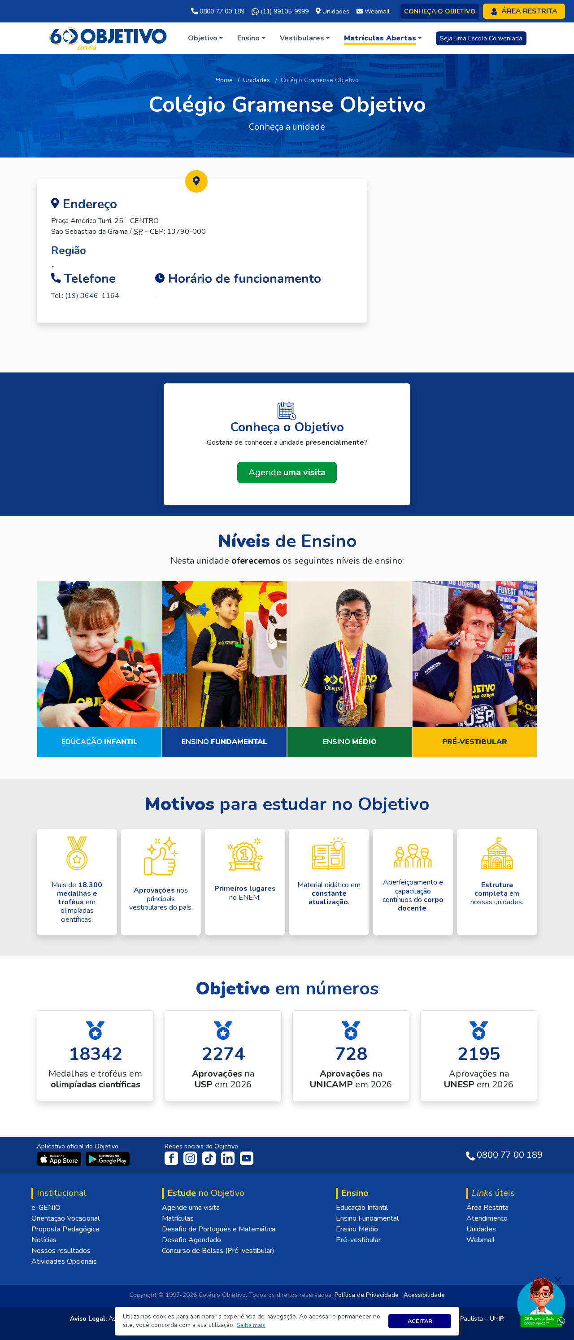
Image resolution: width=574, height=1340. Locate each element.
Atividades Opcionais (64, 1261)
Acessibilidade (424, 1295)
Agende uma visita (191, 1208)
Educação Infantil (362, 1208)
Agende (287, 472)
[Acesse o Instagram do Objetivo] (191, 1158)
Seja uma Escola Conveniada (481, 38)
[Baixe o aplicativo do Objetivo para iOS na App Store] (60, 1158)
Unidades (256, 80)
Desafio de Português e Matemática (218, 1229)
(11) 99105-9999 (284, 11)
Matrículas (178, 1218)
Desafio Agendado (191, 1240)
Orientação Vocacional (65, 1218)
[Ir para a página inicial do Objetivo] (109, 38)
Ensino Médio (357, 1229)
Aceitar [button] (420, 1321)
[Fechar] (557, 1279)
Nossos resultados (61, 1251)
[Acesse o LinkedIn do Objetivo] (228, 1158)
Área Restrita (487, 1208)
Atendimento (487, 1218)
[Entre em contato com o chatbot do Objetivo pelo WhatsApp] (541, 1301)
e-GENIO (46, 1208)
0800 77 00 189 (221, 11)
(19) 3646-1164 (92, 296)
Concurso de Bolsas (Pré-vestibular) (218, 1251)
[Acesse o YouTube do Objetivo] (246, 1158)
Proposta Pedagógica (65, 1229)
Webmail (480, 1240)
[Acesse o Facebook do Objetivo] (173, 1158)
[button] (251, 1325)
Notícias (44, 1240)
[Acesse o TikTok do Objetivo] (209, 1158)
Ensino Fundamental (367, 1218)
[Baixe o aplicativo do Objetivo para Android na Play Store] (107, 1158)
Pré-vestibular (358, 1240)
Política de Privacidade (367, 1295)
